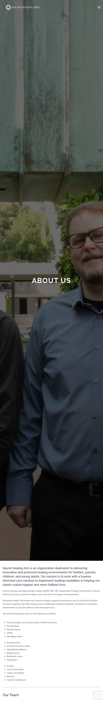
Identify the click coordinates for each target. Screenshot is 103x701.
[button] (99, 7)
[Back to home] (23, 7)
